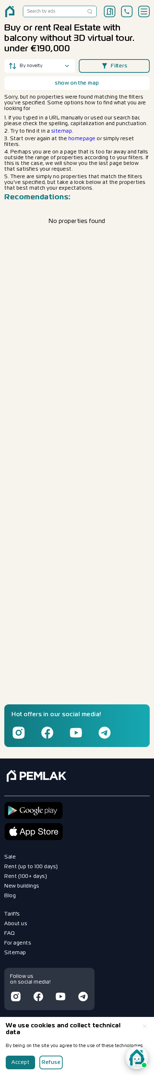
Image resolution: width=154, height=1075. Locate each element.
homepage (82, 139)
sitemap (61, 131)
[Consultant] (136, 1057)
